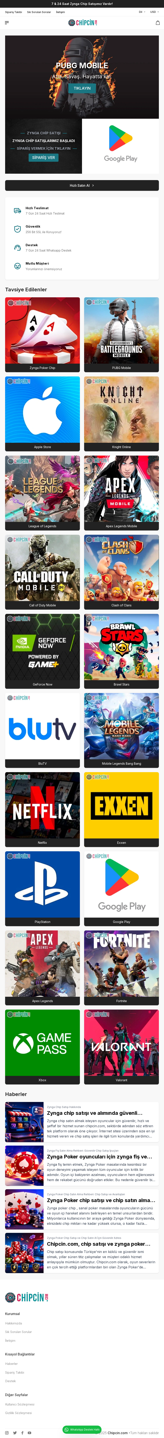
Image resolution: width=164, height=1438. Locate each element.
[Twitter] (15, 1433)
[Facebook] (22, 1433)
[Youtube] (29, 1433)
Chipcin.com (118, 1433)
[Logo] (82, 22)
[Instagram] (7, 1433)
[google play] (120, 146)
